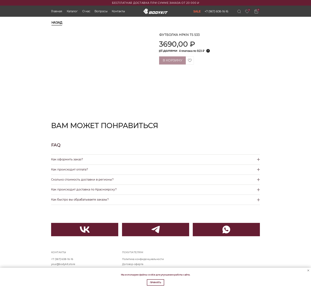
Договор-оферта (132, 264)
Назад (56, 23)
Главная (56, 11)
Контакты (118, 11)
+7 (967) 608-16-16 (216, 11)
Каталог (72, 11)
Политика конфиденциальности (143, 259)
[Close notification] (308, 270)
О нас (86, 11)
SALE (197, 11)
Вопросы (100, 11)
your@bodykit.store (63, 264)
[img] (239, 11)
